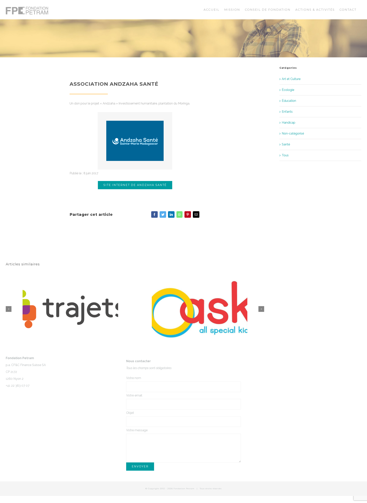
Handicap (288, 122)
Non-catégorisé (293, 133)
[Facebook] (154, 214)
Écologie (288, 90)
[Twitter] (163, 214)
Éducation (289, 101)
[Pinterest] (187, 214)
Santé (286, 144)
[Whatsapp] (179, 214)
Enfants (287, 111)
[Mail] (196, 214)
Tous (285, 155)
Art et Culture (291, 79)
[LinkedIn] (171, 214)
